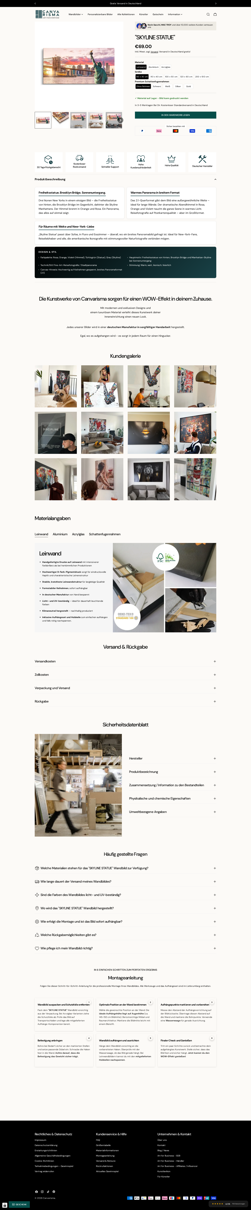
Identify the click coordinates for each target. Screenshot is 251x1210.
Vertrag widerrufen (44, 1171)
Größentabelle (103, 1145)
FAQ (98, 1140)
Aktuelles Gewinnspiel (107, 1171)
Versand (154, 52)
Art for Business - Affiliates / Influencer (177, 1166)
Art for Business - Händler (170, 1160)
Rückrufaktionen (104, 1166)
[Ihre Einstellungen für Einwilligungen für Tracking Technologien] (4, 1205)
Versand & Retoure (105, 1160)
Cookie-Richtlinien (44, 1160)
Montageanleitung (105, 1155)
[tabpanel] (125, 587)
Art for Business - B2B (168, 1155)
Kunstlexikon (163, 1171)
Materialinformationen (107, 1150)
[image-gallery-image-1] (56, 386)
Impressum (40, 1140)
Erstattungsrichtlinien (46, 1150)
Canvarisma (49, 1198)
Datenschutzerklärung (46, 1145)
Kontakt (161, 1145)
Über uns (162, 1140)
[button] (43, 120)
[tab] (41, 534)
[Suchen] (208, 14)
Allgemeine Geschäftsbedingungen (52, 1155)
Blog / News (163, 1150)
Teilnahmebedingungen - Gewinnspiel (54, 1166)
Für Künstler (163, 1176)
